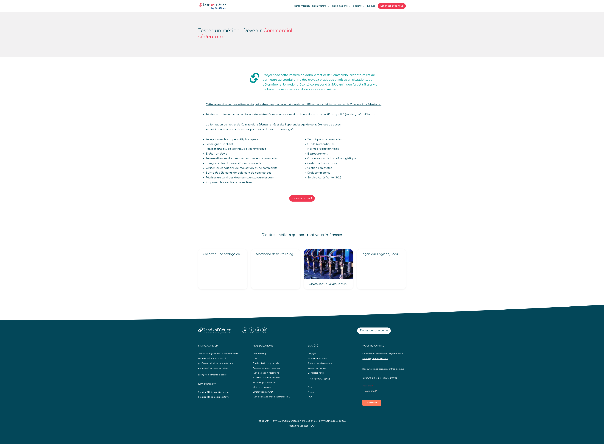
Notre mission (302, 6)
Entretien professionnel (264, 382)
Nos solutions (340, 6)
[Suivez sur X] (258, 330)
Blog (310, 387)
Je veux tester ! (302, 198)
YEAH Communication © (290, 421)
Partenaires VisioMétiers (320, 363)
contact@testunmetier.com (375, 359)
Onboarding (259, 354)
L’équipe (312, 354)
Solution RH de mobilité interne (213, 392)
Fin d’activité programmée (266, 363)
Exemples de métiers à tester (212, 375)
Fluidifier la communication (266, 378)
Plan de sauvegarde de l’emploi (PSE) (271, 397)
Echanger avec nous (391, 6)
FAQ (310, 397)
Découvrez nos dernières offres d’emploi (383, 369)
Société (357, 6)
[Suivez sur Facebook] (251, 330)
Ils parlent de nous (317, 359)
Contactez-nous (316, 373)
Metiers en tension (262, 387)
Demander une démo (374, 330)
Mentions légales (298, 426)
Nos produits (319, 6)
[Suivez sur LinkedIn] (244, 330)
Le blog (371, 6)
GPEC (255, 359)
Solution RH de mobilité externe (213, 397)
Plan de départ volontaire (266, 373)
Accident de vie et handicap (266, 368)
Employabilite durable (264, 392)
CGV (313, 426)
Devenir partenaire (317, 368)
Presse (311, 392)
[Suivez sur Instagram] (264, 330)
